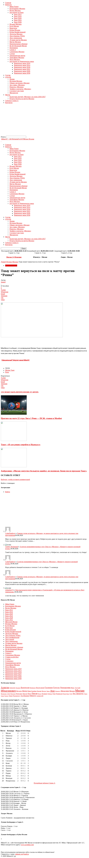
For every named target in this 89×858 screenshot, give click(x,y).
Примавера (14, 48)
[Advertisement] (44, 120)
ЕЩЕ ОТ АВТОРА (32, 392)
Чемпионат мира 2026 (22, 71)
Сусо (71, 694)
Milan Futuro (14, 7)
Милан (79, 690)
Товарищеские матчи (17, 55)
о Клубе (8, 77)
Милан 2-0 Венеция (13, 257)
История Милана (16, 81)
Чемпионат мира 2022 (22, 69)
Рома (54, 694)
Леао (52, 691)
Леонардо (57, 691)
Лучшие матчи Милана (18, 40)
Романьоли (59, 694)
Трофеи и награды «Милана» (20, 89)
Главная (8, 3)
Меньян (72, 691)
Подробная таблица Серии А (44, 783)
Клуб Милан (14, 26)
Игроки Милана (15, 24)
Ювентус (33, 696)
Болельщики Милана (17, 8)
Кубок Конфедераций (18, 32)
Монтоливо (19, 694)
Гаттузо (56, 687)
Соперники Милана (17, 52)
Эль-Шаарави (24, 696)
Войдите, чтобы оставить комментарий (15, 479)
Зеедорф (77, 688)
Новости (8, 5)
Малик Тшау (10, 370)
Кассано (39, 691)
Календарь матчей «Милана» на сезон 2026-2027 (28, 97)
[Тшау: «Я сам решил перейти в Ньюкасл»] (14, 440)
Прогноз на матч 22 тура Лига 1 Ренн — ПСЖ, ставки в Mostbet (31, 418)
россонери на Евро (17, 12)
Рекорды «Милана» (17, 87)
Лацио (48, 691)
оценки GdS (40, 696)
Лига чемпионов (16, 38)
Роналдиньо (66, 693)
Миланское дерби (5, 693)
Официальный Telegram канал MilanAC (16, 360)
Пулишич (44, 694)
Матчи (7, 95)
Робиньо (50, 693)
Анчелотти (12, 688)
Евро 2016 (17, 16)
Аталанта (18, 687)
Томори (6, 695)
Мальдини (65, 691)
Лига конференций (12, 637)
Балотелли (25, 687)
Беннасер (33, 688)
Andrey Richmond (11, 547)
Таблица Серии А (11, 101)
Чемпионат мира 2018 (22, 67)
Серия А (13, 50)
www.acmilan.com (27, 845)
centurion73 (9, 590)
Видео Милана (15, 10)
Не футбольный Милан (18, 46)
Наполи (25, 694)
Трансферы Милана (17, 57)
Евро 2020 (17, 18)
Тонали (11, 696)
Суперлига (9, 661)
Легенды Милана (16, 34)
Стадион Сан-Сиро (17, 91)
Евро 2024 (17, 20)
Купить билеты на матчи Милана (22, 99)
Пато (29, 694)
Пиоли (34, 693)
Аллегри (5, 687)
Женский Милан (11, 622)
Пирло (39, 693)
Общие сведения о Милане (20, 83)
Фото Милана (15, 59)
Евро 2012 (17, 14)
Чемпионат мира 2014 (22, 65)
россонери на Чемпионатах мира (22, 61)
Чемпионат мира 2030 (22, 73)
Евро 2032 (9, 620)
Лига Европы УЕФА (17, 36)
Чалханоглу (16, 696)
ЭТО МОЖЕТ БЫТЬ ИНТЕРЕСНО (13, 392)
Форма (12, 79)
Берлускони (40, 688)
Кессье (44, 691)
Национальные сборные (18, 44)
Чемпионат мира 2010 (22, 63)
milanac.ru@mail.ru (22, 854)
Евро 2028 (17, 22)
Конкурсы (13, 28)
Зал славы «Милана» (17, 85)
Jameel (3, 282)
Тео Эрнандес (78, 694)
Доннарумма (65, 687)
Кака (29, 691)
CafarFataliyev (10, 533)
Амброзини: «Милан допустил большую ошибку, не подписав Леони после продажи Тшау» (44, 471)
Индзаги (19, 691)
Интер (24, 691)
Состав (7, 75)
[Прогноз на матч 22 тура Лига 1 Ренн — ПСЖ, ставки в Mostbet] (14, 414)
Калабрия (34, 691)
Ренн (7, 372)
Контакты (8, 103)
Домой (3, 262)
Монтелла (13, 693)
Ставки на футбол (12, 657)
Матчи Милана (15, 42)
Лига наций (9, 639)
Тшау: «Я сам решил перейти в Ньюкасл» (20, 444)
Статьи (12, 54)
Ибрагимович (8, 690)
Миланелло (14, 93)
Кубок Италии (15, 30)
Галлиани (49, 687)
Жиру (73, 688)
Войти (7, 492)
